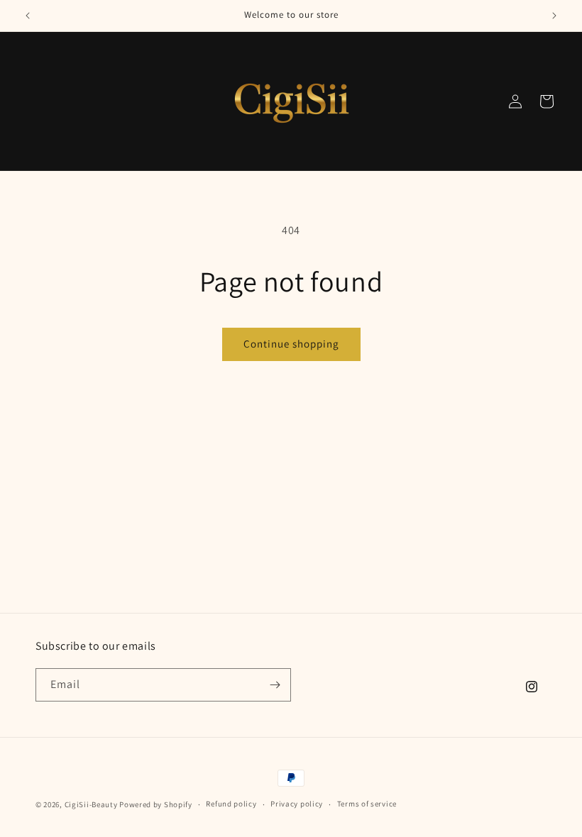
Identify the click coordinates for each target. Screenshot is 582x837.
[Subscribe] (274, 685)
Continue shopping (291, 343)
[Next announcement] (554, 15)
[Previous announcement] (27, 15)
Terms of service (367, 804)
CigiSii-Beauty (91, 804)
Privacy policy (296, 804)
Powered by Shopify (155, 804)
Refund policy (231, 804)
